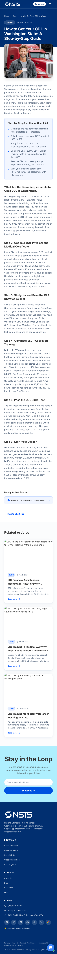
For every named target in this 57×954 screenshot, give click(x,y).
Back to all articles (15, 514)
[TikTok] (34, 922)
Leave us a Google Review (18, 928)
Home (6, 16)
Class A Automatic (12, 850)
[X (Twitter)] (41, 922)
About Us (8, 878)
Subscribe (27, 790)
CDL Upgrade (10, 864)
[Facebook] (7, 922)
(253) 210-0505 (15, 906)
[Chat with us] (50, 947)
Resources (8, 888)
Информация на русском (13, 946)
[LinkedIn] (20, 922)
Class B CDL (9, 855)
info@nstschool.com (16, 910)
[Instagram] (13, 922)
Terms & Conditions (27, 943)
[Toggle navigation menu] (50, 4)
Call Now (41, 4)
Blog (15, 16)
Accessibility (44, 943)
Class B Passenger (12, 860)
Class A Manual (11, 845)
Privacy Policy (9, 943)
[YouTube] (27, 922)
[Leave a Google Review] (48, 922)
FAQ (6, 892)
